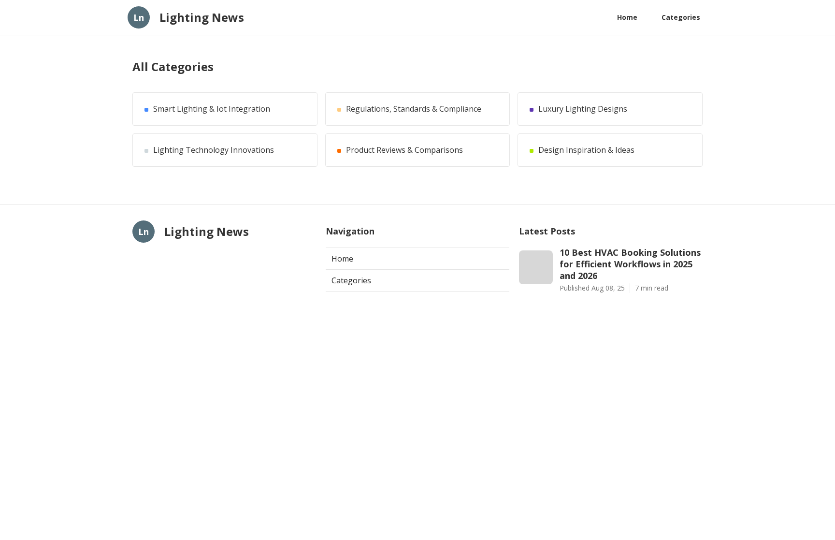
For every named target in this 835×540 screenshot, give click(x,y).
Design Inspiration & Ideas (586, 150)
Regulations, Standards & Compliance (413, 109)
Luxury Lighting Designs (582, 109)
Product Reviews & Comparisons (404, 150)
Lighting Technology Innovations (213, 150)
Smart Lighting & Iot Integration (211, 109)
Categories (681, 17)
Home (627, 17)
